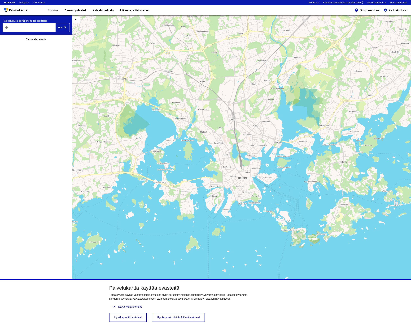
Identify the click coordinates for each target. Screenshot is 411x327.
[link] (9, 2)
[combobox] (33, 27)
